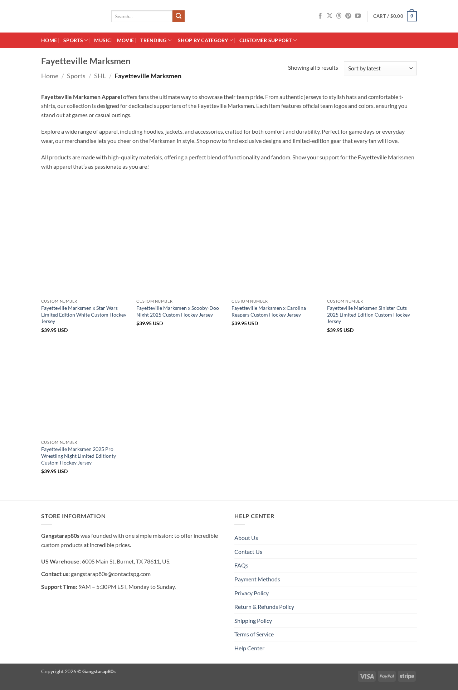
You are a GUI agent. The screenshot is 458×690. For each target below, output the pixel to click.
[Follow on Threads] (339, 16)
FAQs (241, 565)
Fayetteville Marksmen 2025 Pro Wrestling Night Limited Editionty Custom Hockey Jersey (78, 455)
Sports (73, 40)
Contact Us (248, 551)
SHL (100, 76)
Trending (153, 40)
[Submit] (178, 16)
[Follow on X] (329, 16)
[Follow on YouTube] (358, 16)
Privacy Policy (251, 593)
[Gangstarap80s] (71, 16)
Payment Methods (257, 579)
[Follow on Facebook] (320, 16)
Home (49, 40)
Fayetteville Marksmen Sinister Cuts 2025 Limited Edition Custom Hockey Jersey (368, 314)
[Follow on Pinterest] (348, 16)
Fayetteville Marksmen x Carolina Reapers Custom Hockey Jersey (269, 311)
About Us (246, 537)
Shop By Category (203, 40)
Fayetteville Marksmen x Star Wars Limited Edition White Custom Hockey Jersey (83, 314)
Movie (125, 40)
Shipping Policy (253, 620)
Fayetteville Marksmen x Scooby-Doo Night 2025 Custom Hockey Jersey (177, 311)
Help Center (249, 648)
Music (102, 40)
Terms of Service (254, 634)
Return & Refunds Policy (264, 606)
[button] (395, 16)
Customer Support (265, 40)
